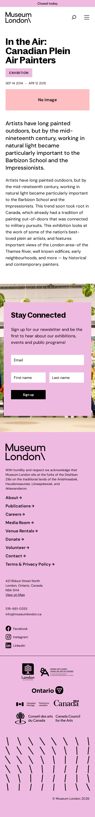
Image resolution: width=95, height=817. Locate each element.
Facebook (20, 629)
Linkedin (19, 645)
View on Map (15, 595)
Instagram (20, 637)
